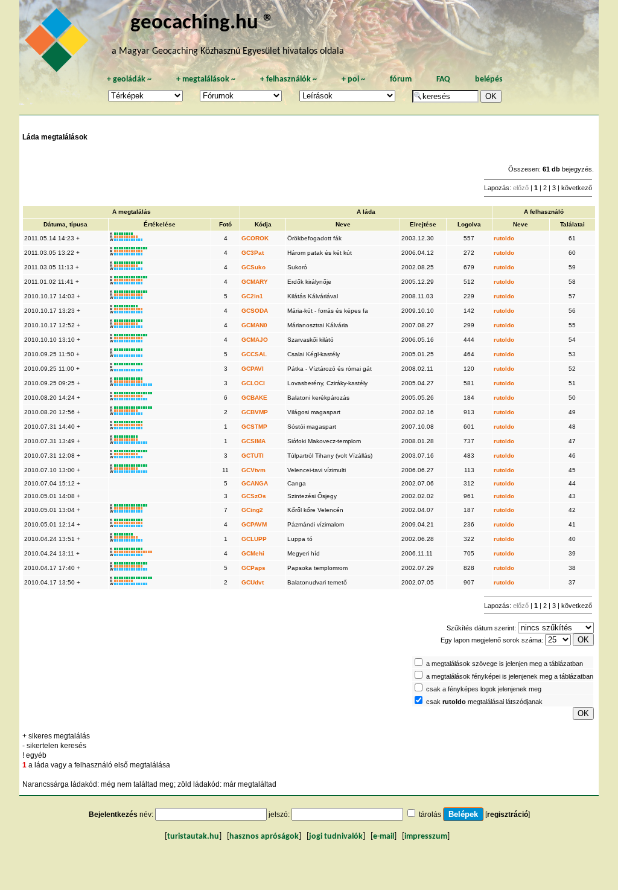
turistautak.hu (193, 836)
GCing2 (252, 510)
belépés (489, 79)
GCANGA (254, 483)
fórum (401, 79)
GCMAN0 (254, 325)
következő (576, 187)
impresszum (425, 836)
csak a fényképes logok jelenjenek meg (483, 689)
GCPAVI (252, 368)
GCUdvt (252, 582)
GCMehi (252, 553)
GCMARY (254, 281)
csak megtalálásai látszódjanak (484, 701)
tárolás (430, 814)
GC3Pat (252, 252)
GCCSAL (254, 354)
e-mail (383, 836)
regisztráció (507, 814)
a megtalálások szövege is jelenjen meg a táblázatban (504, 663)
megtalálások (205, 79)
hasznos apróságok (264, 836)
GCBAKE (254, 397)
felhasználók (288, 79)
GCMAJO (254, 339)
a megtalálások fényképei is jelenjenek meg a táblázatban (509, 676)
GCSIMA (253, 441)
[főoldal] (58, 43)
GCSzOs (253, 496)
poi (353, 79)
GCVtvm (253, 470)
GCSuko (253, 267)
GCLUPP (254, 539)
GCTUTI (252, 455)
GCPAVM (254, 524)
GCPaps (253, 568)
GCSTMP (254, 426)
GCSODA (254, 310)
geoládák (129, 79)
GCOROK (255, 238)
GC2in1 (252, 296)
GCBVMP (254, 412)
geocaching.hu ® (202, 23)
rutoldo (504, 238)
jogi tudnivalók (336, 836)
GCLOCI (253, 383)
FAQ (443, 79)
